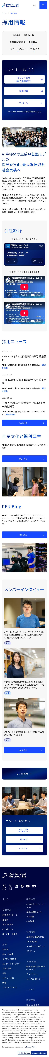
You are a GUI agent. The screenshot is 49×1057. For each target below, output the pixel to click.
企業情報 (6, 909)
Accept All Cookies (39, 1053)
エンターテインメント (11, 963)
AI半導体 (30, 921)
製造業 (5, 949)
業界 (4, 944)
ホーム (4, 13)
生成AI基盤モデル (34, 911)
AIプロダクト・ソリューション (35, 905)
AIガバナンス (7, 929)
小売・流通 (6, 968)
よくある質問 (31, 941)
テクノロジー (32, 974)
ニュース (30, 989)
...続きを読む (10, 414)
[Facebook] (22, 886)
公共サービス (8, 977)
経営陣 (5, 919)
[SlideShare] (34, 886)
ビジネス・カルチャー (35, 978)
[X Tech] (10, 887)
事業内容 (30, 899)
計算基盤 (30, 916)
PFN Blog (31, 961)
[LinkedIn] (16, 886)
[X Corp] (4, 887)
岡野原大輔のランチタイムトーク (35, 968)
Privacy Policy (31, 1047)
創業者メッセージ (9, 914)
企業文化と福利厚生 (35, 936)
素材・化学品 (7, 954)
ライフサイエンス (9, 958)
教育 (4, 982)
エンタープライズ (9, 987)
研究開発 (30, 1000)
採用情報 (30, 931)
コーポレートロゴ (9, 933)
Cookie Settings (24, 1053)
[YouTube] (27, 886)
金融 (4, 973)
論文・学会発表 (32, 1005)
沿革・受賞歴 (7, 924)
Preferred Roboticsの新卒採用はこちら (23, 112)
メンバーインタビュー (35, 946)
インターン (30, 951)
